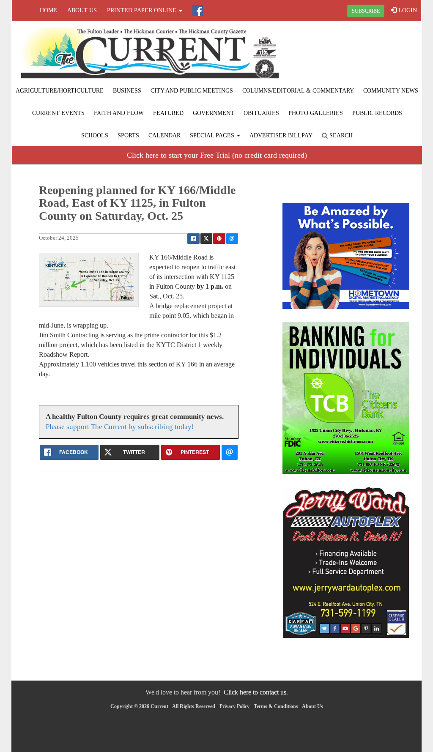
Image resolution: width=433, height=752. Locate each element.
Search (340, 135)
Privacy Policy (234, 706)
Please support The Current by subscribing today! (120, 427)
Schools (94, 135)
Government (213, 113)
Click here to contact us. (256, 692)
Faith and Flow (119, 113)
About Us (82, 10)
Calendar (164, 135)
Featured (168, 113)
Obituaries (261, 113)
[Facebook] (197, 10)
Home (48, 10)
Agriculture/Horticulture (60, 91)
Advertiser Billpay (280, 135)
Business (127, 91)
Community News (390, 91)
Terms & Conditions (276, 706)
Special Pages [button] (213, 135)
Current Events (58, 113)
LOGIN (407, 10)
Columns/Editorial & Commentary (298, 91)
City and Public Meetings (192, 91)
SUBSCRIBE (366, 11)
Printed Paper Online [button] (142, 10)
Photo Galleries (315, 113)
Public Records (377, 113)
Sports (128, 135)
